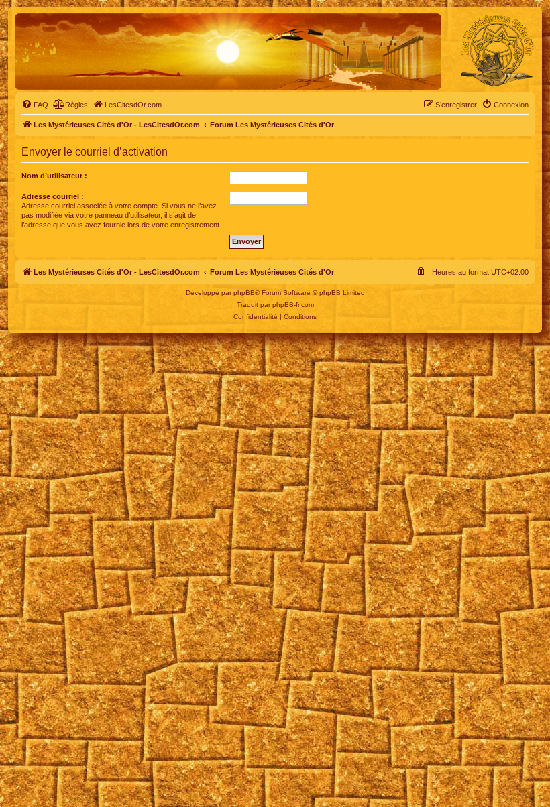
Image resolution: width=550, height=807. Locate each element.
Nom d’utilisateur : (54, 176)
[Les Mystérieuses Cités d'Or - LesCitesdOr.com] (497, 50)
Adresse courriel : (52, 196)
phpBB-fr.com (293, 304)
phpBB (244, 292)
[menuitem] (34, 105)
